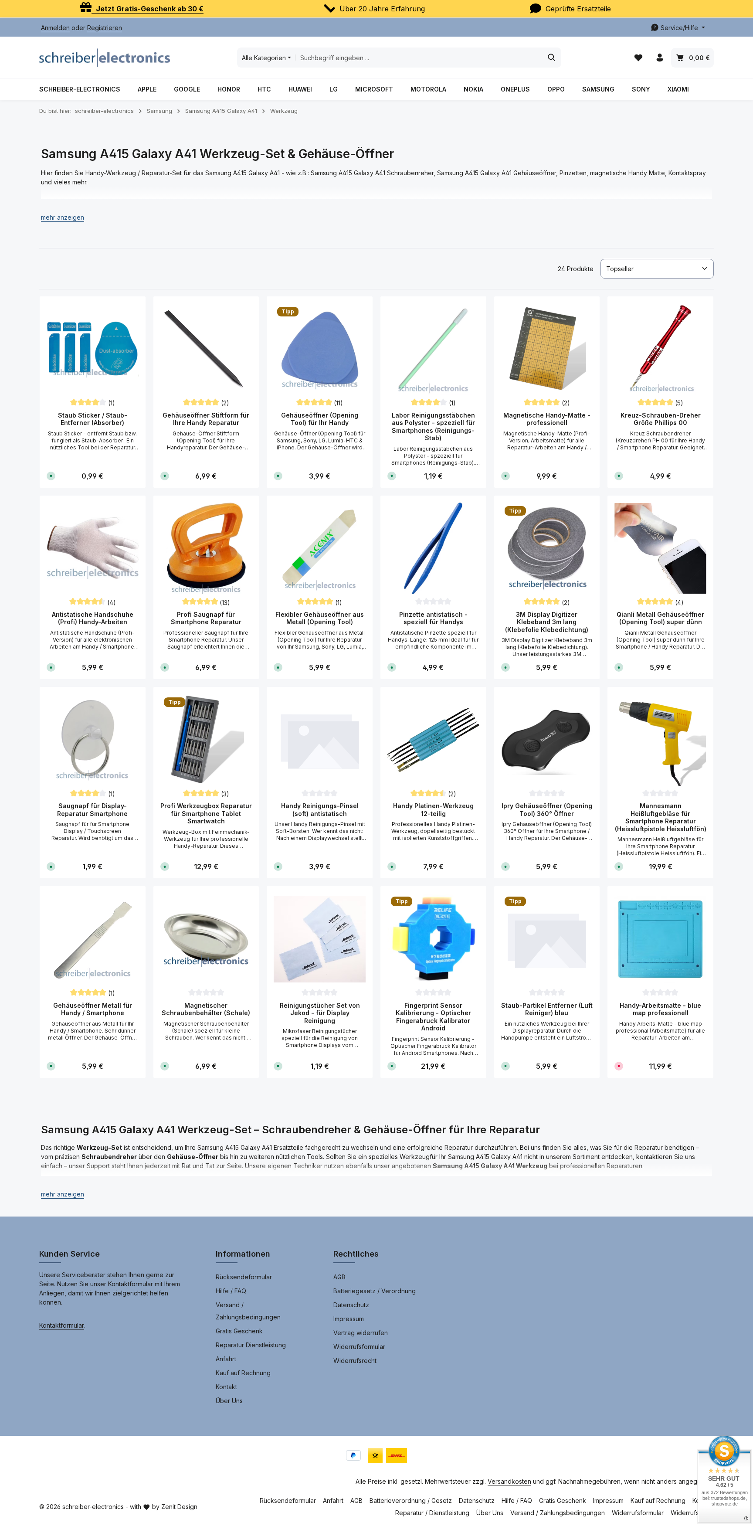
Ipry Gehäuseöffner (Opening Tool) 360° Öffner (547, 809)
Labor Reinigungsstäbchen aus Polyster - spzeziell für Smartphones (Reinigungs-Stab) (433, 426)
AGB (339, 1277)
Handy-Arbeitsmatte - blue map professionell (660, 1009)
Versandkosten (509, 1481)
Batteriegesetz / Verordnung (374, 1291)
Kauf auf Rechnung (243, 1372)
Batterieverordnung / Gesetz (411, 1500)
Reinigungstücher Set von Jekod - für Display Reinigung (320, 1013)
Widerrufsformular (359, 1346)
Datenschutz (351, 1304)
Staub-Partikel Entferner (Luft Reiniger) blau (547, 1009)
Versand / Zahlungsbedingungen (248, 1311)
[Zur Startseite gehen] (104, 57)
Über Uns (229, 1400)
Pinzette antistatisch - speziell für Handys (433, 618)
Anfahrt (226, 1359)
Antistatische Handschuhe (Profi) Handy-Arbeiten (92, 618)
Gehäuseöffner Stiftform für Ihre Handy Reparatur (206, 419)
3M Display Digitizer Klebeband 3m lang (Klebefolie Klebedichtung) (546, 622)
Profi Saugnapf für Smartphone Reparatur (206, 618)
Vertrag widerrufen (360, 1332)
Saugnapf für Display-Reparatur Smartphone (92, 809)
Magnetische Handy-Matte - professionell (546, 419)
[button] (62, 217)
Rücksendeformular (244, 1277)
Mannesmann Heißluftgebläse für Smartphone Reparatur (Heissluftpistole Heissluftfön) (660, 817)
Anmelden (55, 27)
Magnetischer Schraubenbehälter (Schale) (206, 1009)
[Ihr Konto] (659, 58)
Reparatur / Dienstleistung (432, 1512)
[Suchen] (552, 58)
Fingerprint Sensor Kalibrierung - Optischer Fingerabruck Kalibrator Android (433, 1017)
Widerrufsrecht (354, 1360)
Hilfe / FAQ (231, 1291)
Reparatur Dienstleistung (251, 1345)
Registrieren (104, 27)
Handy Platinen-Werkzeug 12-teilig (433, 809)
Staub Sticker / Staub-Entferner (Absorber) (92, 419)
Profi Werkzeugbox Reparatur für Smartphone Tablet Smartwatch (206, 813)
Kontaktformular (61, 1325)
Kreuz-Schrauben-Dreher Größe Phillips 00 (661, 419)
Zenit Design (179, 1506)
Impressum (348, 1318)
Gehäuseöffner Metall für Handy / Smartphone (92, 1009)
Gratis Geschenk (239, 1331)
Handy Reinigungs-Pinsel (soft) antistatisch (320, 809)
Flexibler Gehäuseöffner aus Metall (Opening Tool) (319, 618)
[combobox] (419, 58)
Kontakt (226, 1386)
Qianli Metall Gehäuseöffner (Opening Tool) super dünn (660, 618)
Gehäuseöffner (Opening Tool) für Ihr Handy (319, 419)
